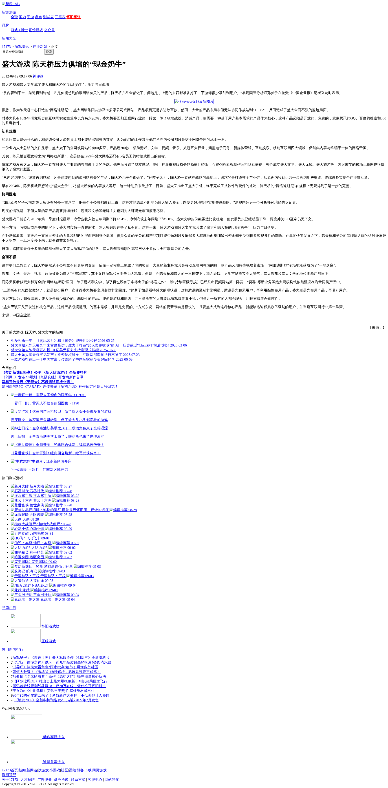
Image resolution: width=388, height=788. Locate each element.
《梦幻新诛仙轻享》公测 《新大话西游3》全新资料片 (44, 372)
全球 (14, 17)
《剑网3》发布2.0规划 (19, 377)
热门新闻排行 (12, 649)
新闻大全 (9, 38)
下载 (88, 770)
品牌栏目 (9, 608)
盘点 (38, 17)
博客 (80, 770)
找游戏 (43, 770)
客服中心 (95, 779)
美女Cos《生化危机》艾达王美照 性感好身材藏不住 (54, 691)
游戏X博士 (19, 30)
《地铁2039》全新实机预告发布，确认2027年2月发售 (56, 700)
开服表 (60, 17)
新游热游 (9, 12)
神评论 (38, 76)
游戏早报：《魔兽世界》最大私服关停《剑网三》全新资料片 (61, 658)
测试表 (48, 17)
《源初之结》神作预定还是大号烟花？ (87, 386)
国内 (22, 17)
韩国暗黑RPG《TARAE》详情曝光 (29, 386)
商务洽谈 (61, 779)
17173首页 (10, 770)
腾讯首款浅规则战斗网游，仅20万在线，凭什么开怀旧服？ (59, 686)
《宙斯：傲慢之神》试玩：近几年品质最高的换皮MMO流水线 (62, 662)
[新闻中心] (11, 4)
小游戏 (54, 770)
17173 (6, 47)
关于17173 (10, 779)
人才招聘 (27, 779)
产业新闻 (40, 47)
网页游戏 (99, 770)
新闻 (22, 770)
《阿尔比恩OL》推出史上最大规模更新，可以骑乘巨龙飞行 (60, 681)
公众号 (49, 30)
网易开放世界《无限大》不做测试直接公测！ (38, 382)
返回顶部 (9, 775)
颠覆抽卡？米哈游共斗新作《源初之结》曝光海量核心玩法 (59, 676)
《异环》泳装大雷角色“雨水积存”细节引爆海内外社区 (55, 667)
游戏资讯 (22, 47)
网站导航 (112, 779)
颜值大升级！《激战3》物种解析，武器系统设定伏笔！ (57, 672)
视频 (72, 770)
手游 (30, 17)
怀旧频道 (73, 17)
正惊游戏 (36, 30)
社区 (64, 770)
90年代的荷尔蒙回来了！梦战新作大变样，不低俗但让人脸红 (61, 695)
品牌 (5, 25)
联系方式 (78, 779)
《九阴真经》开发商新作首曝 (60, 377)
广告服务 (44, 779)
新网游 (31, 770)
